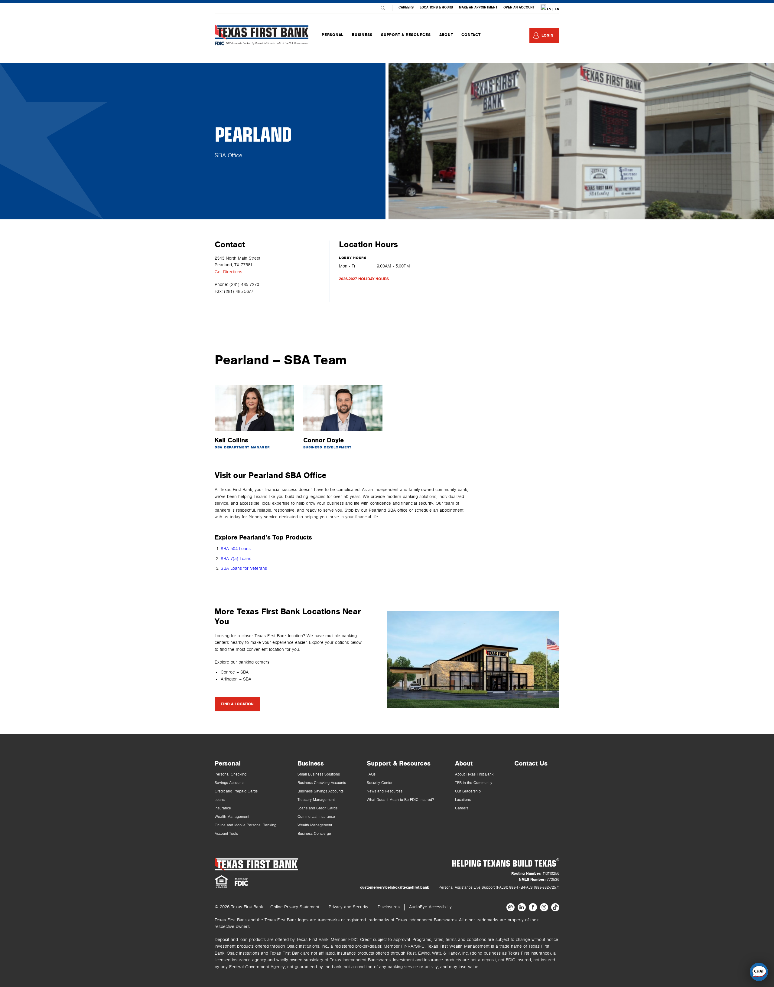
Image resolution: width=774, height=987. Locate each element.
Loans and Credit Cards (317, 808)
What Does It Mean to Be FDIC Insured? (400, 800)
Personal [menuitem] (332, 34)
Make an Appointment (478, 7)
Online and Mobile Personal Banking (245, 825)
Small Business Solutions (319, 774)
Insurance (223, 808)
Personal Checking (230, 774)
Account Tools (226, 833)
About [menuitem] (446, 34)
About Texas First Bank (474, 774)
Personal (227, 763)
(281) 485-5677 (238, 291)
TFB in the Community (473, 783)
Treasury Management (316, 800)
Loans (220, 800)
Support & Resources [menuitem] (406, 34)
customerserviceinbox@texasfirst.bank (394, 887)
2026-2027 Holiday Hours (364, 279)
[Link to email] (510, 907)
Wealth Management (232, 817)
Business (311, 763)
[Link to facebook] (533, 907)
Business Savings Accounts (320, 791)
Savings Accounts (229, 783)
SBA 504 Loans (236, 548)
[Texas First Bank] (256, 864)
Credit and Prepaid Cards (236, 791)
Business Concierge (314, 833)
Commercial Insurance (316, 817)
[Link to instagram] (544, 907)
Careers (406, 7)
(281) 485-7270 (244, 284)
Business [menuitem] (362, 34)
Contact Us (530, 763)
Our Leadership (468, 791)
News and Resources (384, 791)
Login (547, 35)
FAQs (371, 774)
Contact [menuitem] (470, 34)
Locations (463, 800)
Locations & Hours (436, 7)
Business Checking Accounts (322, 783)
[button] (759, 972)
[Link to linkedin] (522, 907)
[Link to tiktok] (555, 907)
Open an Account (519, 7)
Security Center (379, 783)
